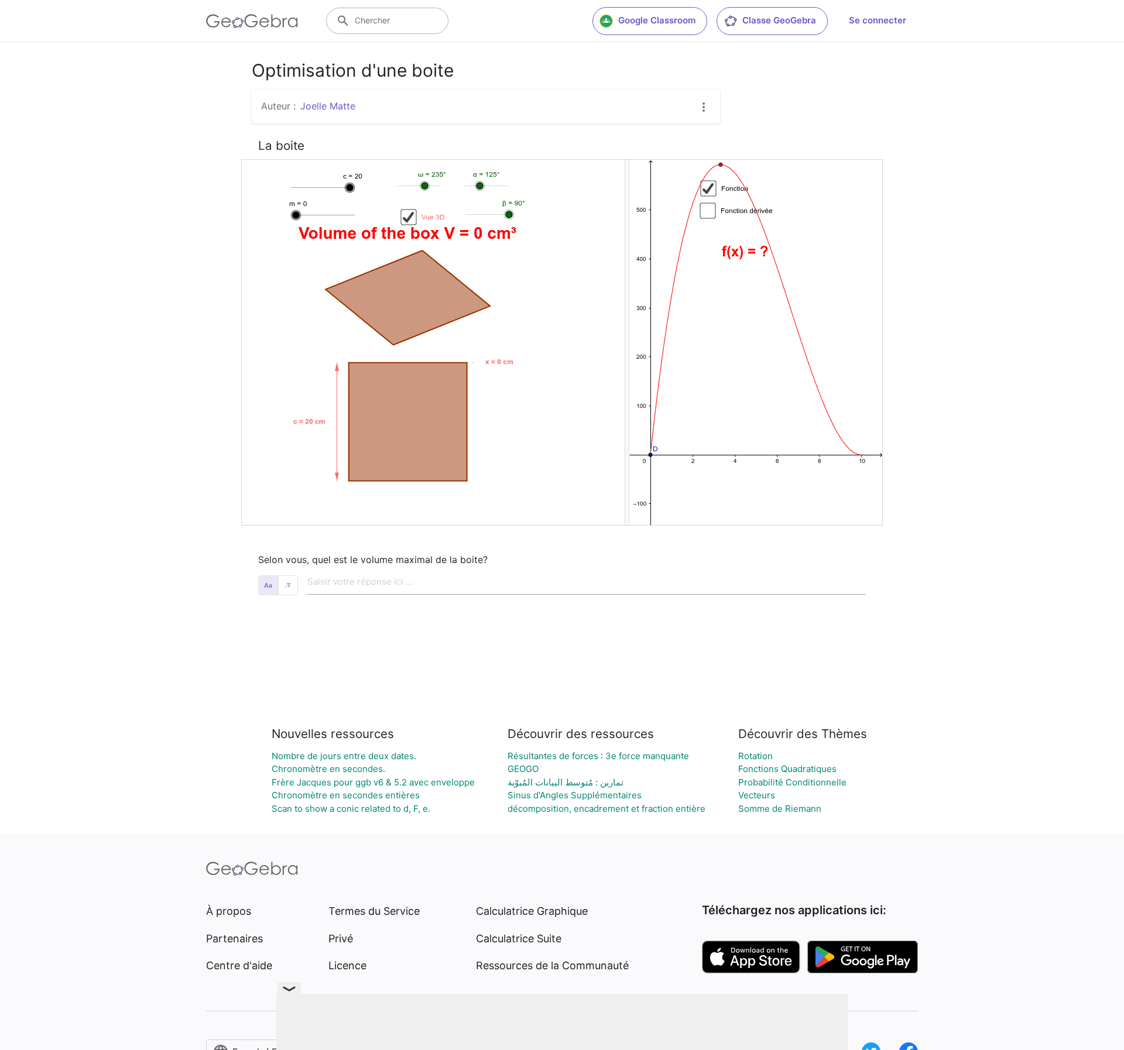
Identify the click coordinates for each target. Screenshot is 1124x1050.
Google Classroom (656, 20)
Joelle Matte (327, 106)
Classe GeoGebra (779, 20)
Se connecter (877, 20)
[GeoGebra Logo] (252, 21)
